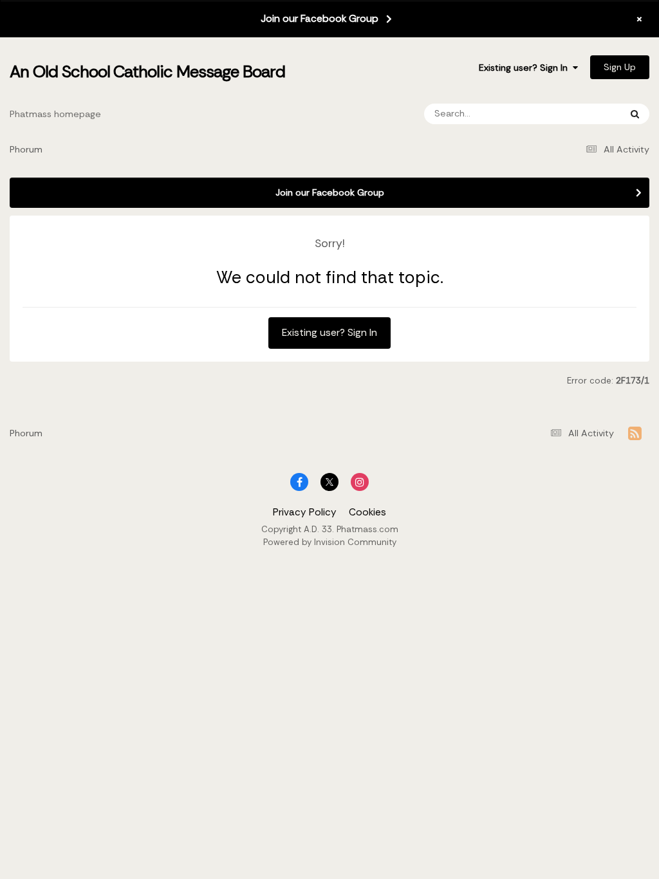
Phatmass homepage (55, 114)
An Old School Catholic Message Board (147, 71)
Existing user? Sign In (526, 67)
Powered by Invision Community (329, 542)
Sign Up (620, 67)
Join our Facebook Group (319, 18)
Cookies (367, 512)
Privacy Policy (305, 512)
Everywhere (578, 113)
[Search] (634, 114)
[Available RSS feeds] (634, 433)
